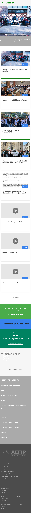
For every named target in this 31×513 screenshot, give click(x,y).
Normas (3, 492)
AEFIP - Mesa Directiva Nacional (10, 385)
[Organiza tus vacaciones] (15, 362)
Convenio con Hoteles (6, 500)
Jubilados (3, 508)
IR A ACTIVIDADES (15, 343)
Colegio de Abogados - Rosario (10, 422)
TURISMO (3, 496)
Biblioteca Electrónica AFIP (9, 395)
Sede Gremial (4, 490)
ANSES (3, 400)
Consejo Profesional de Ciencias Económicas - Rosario (14, 407)
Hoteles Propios (4, 498)
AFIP (2, 390)
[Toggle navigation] (27, 3)
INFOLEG (4, 432)
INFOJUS (4, 437)
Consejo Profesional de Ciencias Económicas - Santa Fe (14, 415)
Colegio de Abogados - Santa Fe (10, 427)
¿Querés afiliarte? (15, 40)
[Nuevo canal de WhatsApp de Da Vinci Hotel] (15, 364)
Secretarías (3, 486)
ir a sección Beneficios (15, 314)
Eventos (3, 506)
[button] (2, 21)
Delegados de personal (6, 488)
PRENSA (18, 496)
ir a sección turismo (15, 369)
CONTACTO (19, 504)
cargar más (15, 297)
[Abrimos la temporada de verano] (15, 359)
